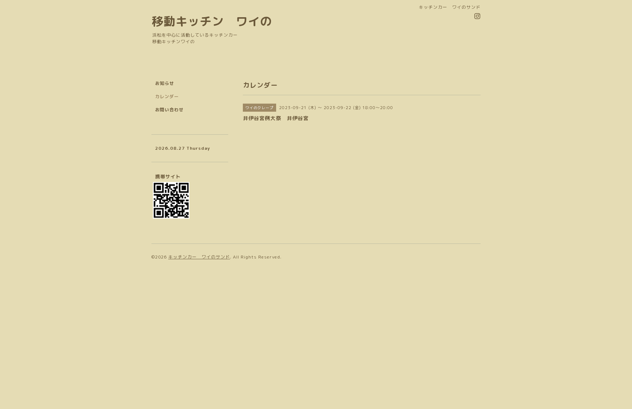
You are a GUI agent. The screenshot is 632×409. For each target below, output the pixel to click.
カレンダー (167, 96)
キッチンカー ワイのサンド (199, 257)
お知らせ (164, 83)
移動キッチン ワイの (211, 21)
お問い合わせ (169, 110)
